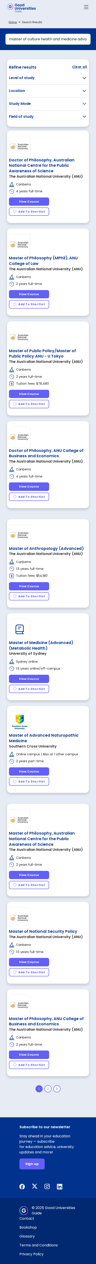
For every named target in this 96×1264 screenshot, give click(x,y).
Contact (26, 1218)
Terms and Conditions (38, 1245)
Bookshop (28, 1227)
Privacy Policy (31, 1254)
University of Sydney (28, 653)
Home (13, 22)
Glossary (27, 1236)
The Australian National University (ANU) (46, 176)
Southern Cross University (33, 746)
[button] (86, 7)
